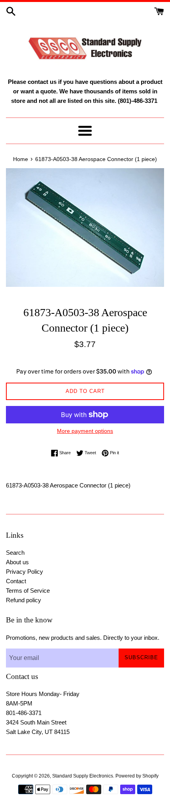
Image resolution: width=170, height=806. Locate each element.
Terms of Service (28, 590)
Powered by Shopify (137, 776)
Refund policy (23, 600)
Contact (16, 581)
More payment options (85, 431)
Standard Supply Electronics (82, 776)
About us (17, 562)
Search (15, 552)
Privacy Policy (24, 571)
